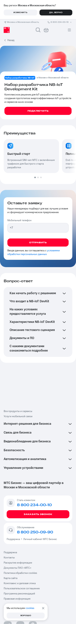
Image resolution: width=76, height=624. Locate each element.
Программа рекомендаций (19, 594)
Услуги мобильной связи (18, 416)
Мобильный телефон (19, 220)
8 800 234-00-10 (60, 22)
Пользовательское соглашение (22, 588)
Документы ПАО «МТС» (17, 568)
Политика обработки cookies (20, 573)
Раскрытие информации (18, 563)
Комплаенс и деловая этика (20, 583)
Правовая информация (17, 599)
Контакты (9, 557)
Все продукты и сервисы (18, 411)
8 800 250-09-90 (35, 532)
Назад (10, 40)
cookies (30, 608)
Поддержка (14, 539)
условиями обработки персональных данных (33, 252)
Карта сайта (10, 578)
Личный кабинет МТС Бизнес (40, 539)
